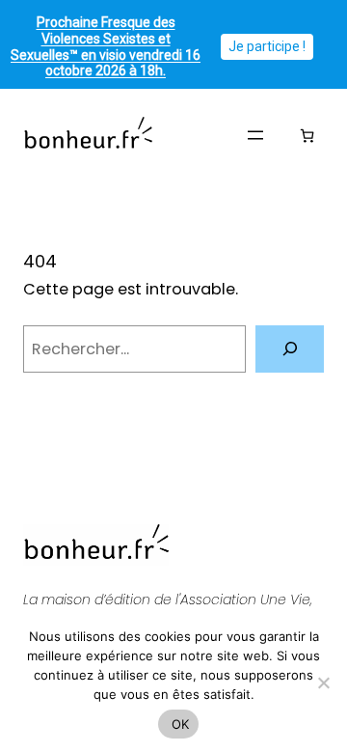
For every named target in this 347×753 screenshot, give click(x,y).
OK (179, 724)
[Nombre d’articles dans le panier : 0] (307, 136)
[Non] (323, 682)
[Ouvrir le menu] (255, 135)
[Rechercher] (289, 349)
